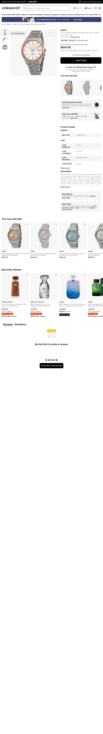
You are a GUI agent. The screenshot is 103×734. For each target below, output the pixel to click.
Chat (77, 207)
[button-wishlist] (96, 8)
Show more (64, 187)
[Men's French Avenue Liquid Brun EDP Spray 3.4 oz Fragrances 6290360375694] (27, 275)
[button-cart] (99, 8)
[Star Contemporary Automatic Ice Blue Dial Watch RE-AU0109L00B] (84, 224)
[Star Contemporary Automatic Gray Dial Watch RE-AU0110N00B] (55, 224)
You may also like (68, 75)
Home (3, 24)
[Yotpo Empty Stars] (65, 37)
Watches (9, 24)
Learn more (66, 107)
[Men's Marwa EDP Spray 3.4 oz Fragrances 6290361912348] (55, 275)
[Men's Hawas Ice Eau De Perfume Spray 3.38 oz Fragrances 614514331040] (84, 275)
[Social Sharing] (49, 33)
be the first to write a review (51, 365)
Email (71, 207)
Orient (14, 24)
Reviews (8, 324)
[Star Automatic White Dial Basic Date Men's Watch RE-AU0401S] (54, 33)
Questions (20, 324)
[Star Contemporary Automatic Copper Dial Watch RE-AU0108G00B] (27, 224)
